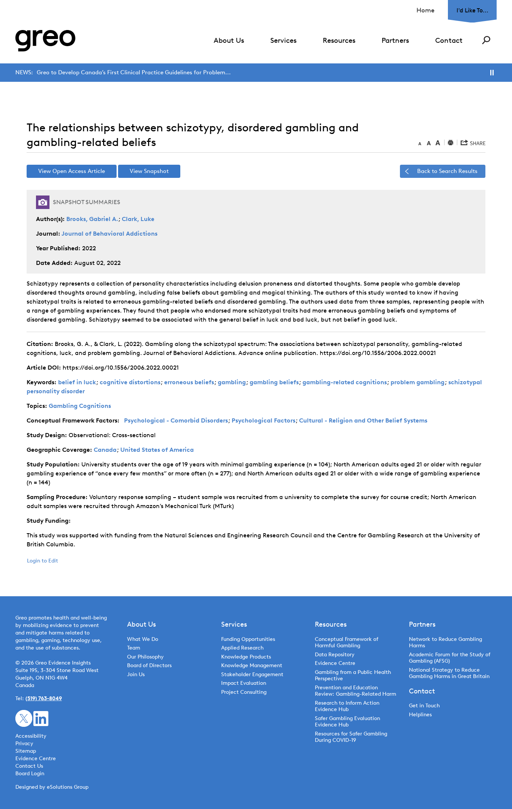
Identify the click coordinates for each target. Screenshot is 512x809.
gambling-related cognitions (344, 382)
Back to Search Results (447, 171)
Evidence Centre (335, 663)
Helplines (420, 714)
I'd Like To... (472, 10)
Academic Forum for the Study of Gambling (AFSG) (449, 658)
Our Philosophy (145, 657)
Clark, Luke (138, 219)
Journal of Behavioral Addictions (109, 233)
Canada (105, 449)
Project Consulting (243, 692)
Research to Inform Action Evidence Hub (347, 706)
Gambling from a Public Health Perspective (353, 675)
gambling (232, 382)
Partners (395, 40)
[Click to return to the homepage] (45, 40)
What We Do (142, 639)
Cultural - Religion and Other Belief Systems (363, 420)
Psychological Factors (263, 420)
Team (133, 648)
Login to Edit (42, 561)
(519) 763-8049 (43, 698)
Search (486, 40)
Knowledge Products (246, 657)
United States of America (157, 449)
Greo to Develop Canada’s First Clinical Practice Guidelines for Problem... (134, 72)
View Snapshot (149, 171)
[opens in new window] (23, 718)
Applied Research (242, 648)
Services (283, 40)
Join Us (136, 674)
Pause (492, 73)
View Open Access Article (71, 171)
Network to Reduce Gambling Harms (445, 642)
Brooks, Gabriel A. (92, 219)
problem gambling (418, 382)
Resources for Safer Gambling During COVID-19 (351, 737)
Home (425, 10)
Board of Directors (149, 665)
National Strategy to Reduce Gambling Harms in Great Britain (449, 673)
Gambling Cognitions (80, 405)
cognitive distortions (130, 382)
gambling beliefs (274, 382)
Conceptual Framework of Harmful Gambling (346, 642)
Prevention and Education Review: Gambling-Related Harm (355, 691)
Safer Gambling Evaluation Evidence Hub (347, 721)
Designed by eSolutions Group (51, 787)
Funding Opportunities (248, 639)
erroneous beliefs (189, 382)
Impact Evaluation (243, 683)
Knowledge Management (251, 665)
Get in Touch (424, 705)
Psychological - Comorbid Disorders (176, 420)
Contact (449, 40)
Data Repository (335, 654)
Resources (339, 40)
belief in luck (77, 382)
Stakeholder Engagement (252, 674)
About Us (229, 40)
